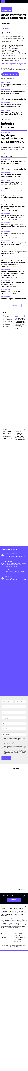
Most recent (5, 191)
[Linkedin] (5, 33)
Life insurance (14, 64)
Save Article (6, 28)
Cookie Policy (22, 945)
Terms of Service (14, 945)
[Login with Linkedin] (10, 74)
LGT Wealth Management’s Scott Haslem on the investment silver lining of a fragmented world (20, 435)
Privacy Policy (5, 945)
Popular (20, 191)
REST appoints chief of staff (11, 291)
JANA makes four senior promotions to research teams (14, 252)
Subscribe (14, 900)
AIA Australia (20, 63)
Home (2, 5)
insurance (8, 64)
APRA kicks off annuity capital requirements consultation (11, 105)
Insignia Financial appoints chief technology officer (12, 283)
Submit (6, 758)
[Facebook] (2, 33)
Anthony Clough (4, 63)
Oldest (14, 191)
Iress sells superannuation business (14, 299)
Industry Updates (6, 10)
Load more (14, 305)
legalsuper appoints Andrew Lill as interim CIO (12, 138)
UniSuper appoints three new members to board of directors (12, 113)
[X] (7, 33)
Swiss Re (20, 64)
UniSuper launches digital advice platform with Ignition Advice (13, 216)
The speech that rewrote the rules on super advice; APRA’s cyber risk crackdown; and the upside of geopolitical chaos (20, 323)
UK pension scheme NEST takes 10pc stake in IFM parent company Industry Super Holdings (13, 262)
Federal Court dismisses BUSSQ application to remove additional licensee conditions (12, 273)
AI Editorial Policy (14, 946)
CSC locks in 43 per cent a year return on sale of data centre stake (13, 225)
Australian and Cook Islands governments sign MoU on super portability (12, 206)
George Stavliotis (12, 63)
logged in (11, 69)
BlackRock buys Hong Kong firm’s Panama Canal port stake (13, 92)
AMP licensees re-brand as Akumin (13, 99)
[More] (10, 33)
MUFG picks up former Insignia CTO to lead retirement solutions (14, 244)
